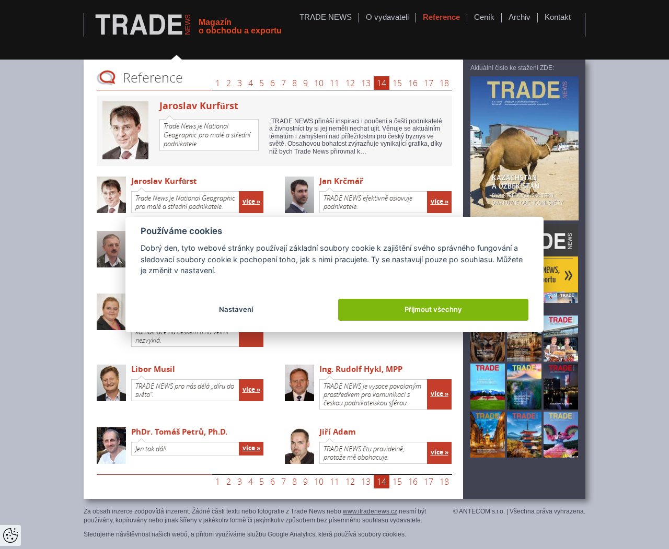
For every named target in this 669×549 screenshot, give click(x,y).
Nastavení (236, 309)
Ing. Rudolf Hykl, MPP (360, 369)
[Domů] (144, 25)
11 (334, 83)
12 (350, 83)
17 (428, 83)
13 (366, 83)
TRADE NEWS (325, 17)
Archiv (519, 17)
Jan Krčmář (341, 181)
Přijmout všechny (433, 309)
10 (319, 83)
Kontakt (558, 17)
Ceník (484, 17)
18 (444, 83)
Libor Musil (153, 369)
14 (381, 83)
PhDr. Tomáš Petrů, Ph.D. (179, 431)
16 (413, 83)
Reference (441, 17)
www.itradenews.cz (370, 511)
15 (397, 83)
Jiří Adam (337, 431)
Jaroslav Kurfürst (164, 181)
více (249, 201)
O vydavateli (387, 17)
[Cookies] (10, 535)
